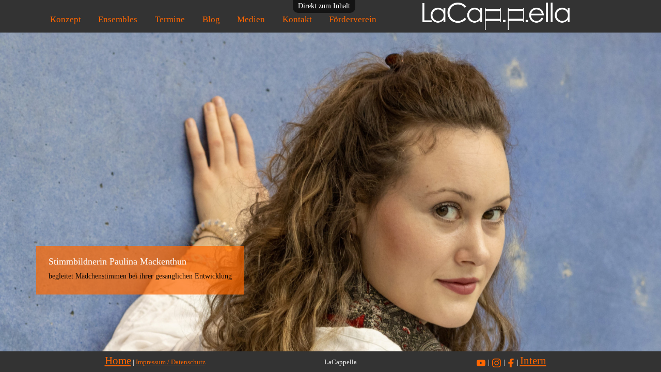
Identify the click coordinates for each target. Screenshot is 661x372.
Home (118, 360)
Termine (170, 19)
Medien (251, 19)
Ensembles (117, 19)
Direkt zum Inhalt (324, 6)
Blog (211, 19)
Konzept (65, 19)
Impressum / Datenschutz (171, 362)
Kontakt (297, 19)
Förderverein (352, 19)
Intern (533, 360)
